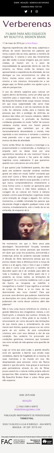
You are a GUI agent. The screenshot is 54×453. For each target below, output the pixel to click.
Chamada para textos (31, 7)
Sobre (16, 3)
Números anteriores (39, 3)
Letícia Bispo (31, 43)
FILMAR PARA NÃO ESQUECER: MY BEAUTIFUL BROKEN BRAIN (25, 35)
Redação (24, 3)
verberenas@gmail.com (27, 409)
